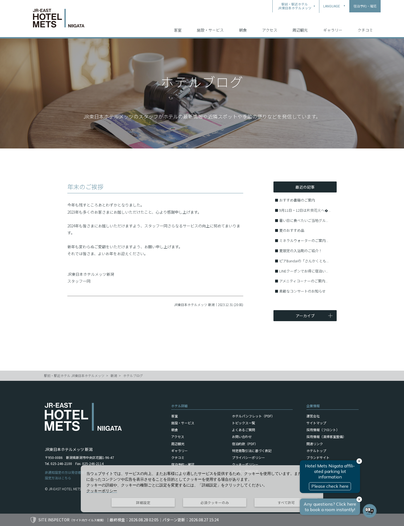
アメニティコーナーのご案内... (303, 280)
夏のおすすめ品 (291, 230)
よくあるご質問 (243, 429)
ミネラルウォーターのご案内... (303, 240)
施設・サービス (210, 30)
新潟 (113, 375)
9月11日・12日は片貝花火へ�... (305, 210)
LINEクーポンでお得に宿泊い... (303, 271)
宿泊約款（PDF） (245, 443)
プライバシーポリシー (248, 457)
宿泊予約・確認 (182, 464)
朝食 (243, 30)
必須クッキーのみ (214, 502)
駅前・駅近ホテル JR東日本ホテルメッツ (74, 375)
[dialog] (202, 488)
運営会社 (313, 416)
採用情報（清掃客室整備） (326, 436)
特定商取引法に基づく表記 (252, 450)
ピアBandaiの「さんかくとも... (304, 260)
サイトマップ (316, 422)
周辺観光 (300, 30)
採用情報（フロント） (322, 429)
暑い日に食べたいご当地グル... (303, 220)
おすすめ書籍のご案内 (297, 200)
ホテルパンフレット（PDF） (253, 416)
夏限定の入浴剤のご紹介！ (300, 250)
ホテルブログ (133, 375)
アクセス (269, 30)
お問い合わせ (242, 436)
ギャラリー (332, 30)
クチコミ (365, 30)
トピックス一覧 (243, 422)
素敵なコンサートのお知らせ (302, 291)
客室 (178, 30)
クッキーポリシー (245, 464)
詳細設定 (143, 502)
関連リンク (314, 443)
